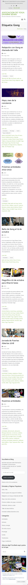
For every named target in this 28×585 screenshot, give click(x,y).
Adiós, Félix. (5, 490)
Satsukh (17, 321)
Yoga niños (11, 322)
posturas (4, 440)
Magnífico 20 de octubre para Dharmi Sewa (13, 282)
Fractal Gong (12, 262)
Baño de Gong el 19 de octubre (12, 231)
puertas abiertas (15, 381)
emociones (8, 375)
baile (9, 204)
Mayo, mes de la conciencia (9, 102)
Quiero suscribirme (8, 478)
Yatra (3, 322)
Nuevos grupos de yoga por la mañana (11, 493)
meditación (16, 439)
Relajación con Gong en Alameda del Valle (12, 49)
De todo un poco (6, 529)
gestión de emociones (12, 435)
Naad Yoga (7, 143)
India (16, 315)
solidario (21, 381)
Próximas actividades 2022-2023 (11, 168)
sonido (3, 383)
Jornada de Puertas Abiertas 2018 (10, 342)
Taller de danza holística (8, 509)
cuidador (20, 433)
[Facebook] (11, 6)
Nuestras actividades (11, 401)
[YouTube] (16, 6)
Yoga (12, 147)
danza (8, 207)
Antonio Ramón (6, 311)
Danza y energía (6, 525)
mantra (20, 317)
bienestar (9, 433)
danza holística (14, 207)
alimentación (11, 431)
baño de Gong (14, 204)
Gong (13, 80)
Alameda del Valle (6, 79)
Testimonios (5, 538)
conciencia (4, 139)
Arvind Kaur (13, 311)
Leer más (4, 74)
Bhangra (4, 433)
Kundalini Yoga (19, 141)
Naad (3, 143)
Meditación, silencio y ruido (8, 505)
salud (3, 442)
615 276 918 (16, 8)
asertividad (8, 135)
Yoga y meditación (6, 133)
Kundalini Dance (12, 437)
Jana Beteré (12, 141)
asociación (14, 79)
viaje (20, 321)
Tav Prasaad (8, 147)
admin (4, 53)
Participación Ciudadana (11, 379)
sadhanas (20, 440)
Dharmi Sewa (8, 80)
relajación (18, 80)
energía (4, 435)
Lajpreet (16, 317)
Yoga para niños (16, 383)
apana (3, 135)
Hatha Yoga (5, 437)
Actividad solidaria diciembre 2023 (10, 512)
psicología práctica (12, 145)
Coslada (10, 139)
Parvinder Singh (15, 143)
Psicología (12, 131)
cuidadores (15, 373)
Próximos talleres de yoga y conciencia (12, 502)
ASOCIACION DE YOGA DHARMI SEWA (13, 13)
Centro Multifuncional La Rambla (10, 137)
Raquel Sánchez (10, 321)
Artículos (4, 522)
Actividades (5, 76)
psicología (4, 145)
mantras (20, 209)
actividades (4, 204)
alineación (17, 431)
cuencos (16, 205)
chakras (11, 205)
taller (3, 147)
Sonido (11, 76)
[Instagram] (13, 6)
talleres (7, 442)
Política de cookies (12, 579)
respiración (4, 211)
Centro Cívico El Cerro (16, 135)
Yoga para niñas (16, 442)
